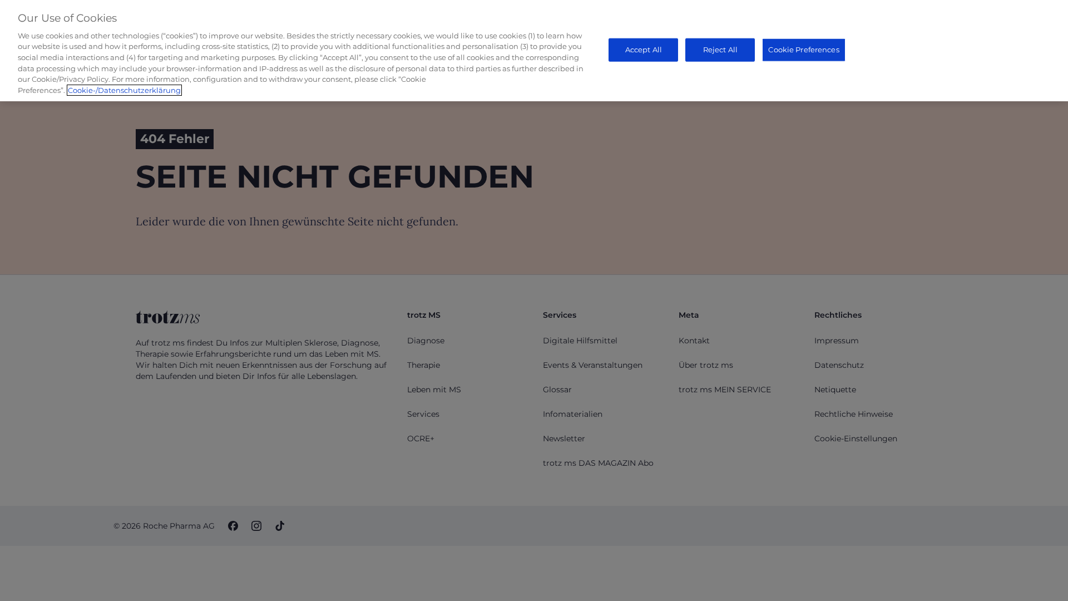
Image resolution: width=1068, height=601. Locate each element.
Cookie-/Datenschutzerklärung (124, 90)
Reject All (720, 49)
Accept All (643, 49)
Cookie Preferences (803, 49)
